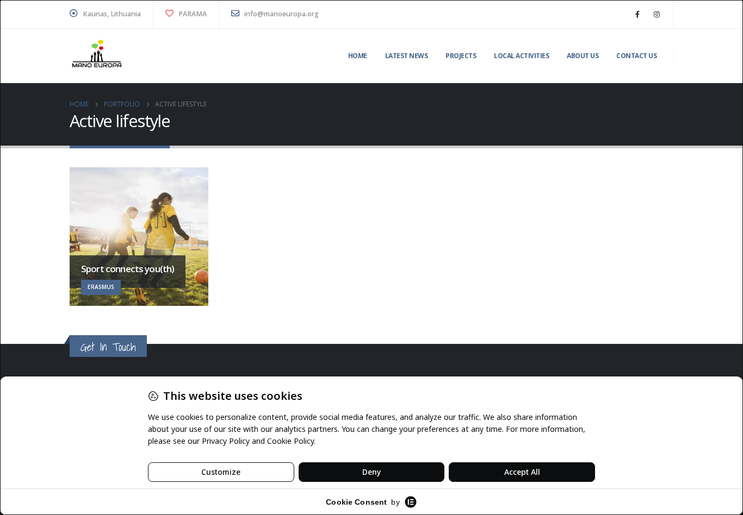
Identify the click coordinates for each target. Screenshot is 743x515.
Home (357, 55)
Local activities (521, 55)
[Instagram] (656, 14)
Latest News (406, 55)
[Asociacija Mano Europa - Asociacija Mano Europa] (97, 56)
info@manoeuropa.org (281, 13)
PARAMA (192, 13)
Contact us (636, 55)
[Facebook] (637, 14)
